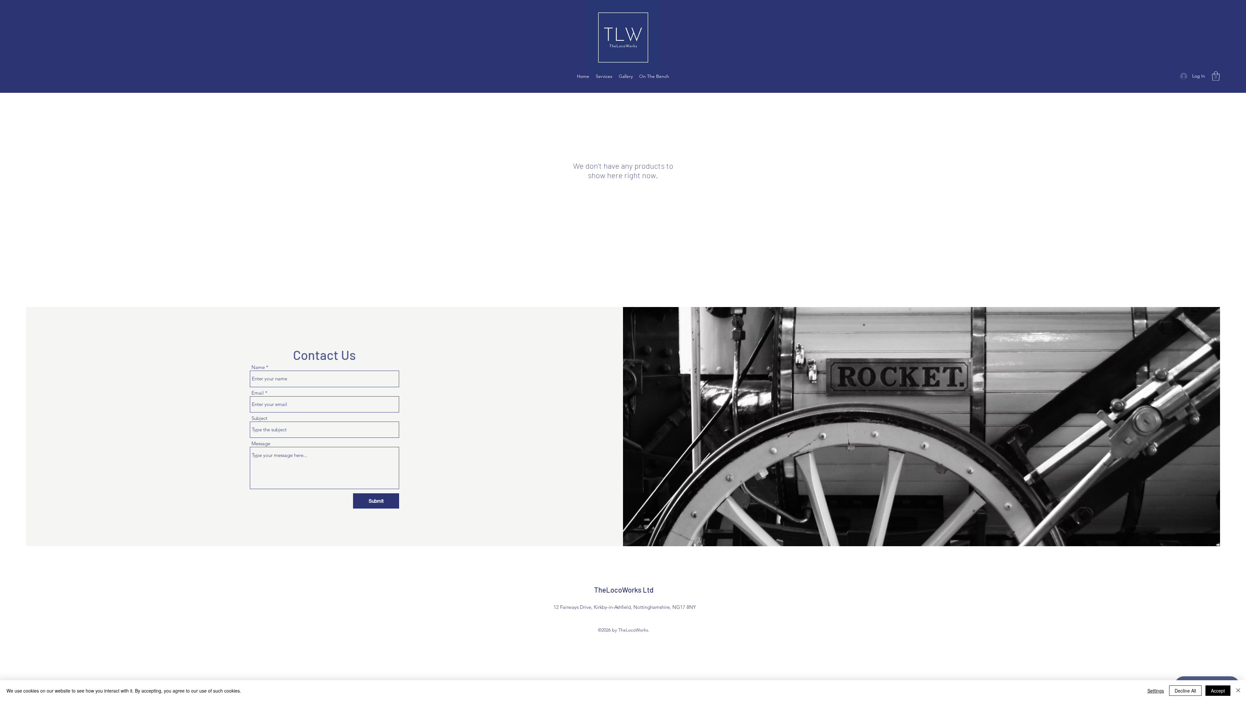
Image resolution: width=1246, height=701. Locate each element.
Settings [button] (1155, 690)
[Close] (1238, 690)
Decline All (1185, 690)
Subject (259, 418)
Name (258, 367)
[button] (1216, 76)
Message (260, 443)
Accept (1218, 690)
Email (257, 392)
